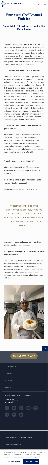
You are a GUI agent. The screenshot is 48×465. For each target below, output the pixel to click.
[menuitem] (33, 4)
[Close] (44, 452)
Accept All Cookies (31, 461)
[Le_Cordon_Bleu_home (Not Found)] (12, 4)
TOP (45, 348)
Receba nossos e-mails (24, 356)
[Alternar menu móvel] (45, 4)
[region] (24, 457)
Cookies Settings (14, 461)
